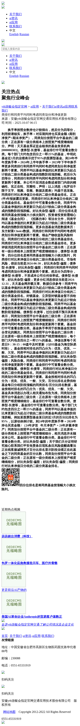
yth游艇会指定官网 (14, 106)
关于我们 (15, 14)
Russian (24, 34)
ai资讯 (13, 18)
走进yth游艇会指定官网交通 (38, 624)
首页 (5, 636)
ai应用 (13, 22)
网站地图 (9, 711)
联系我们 (15, 26)
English (14, 34)
